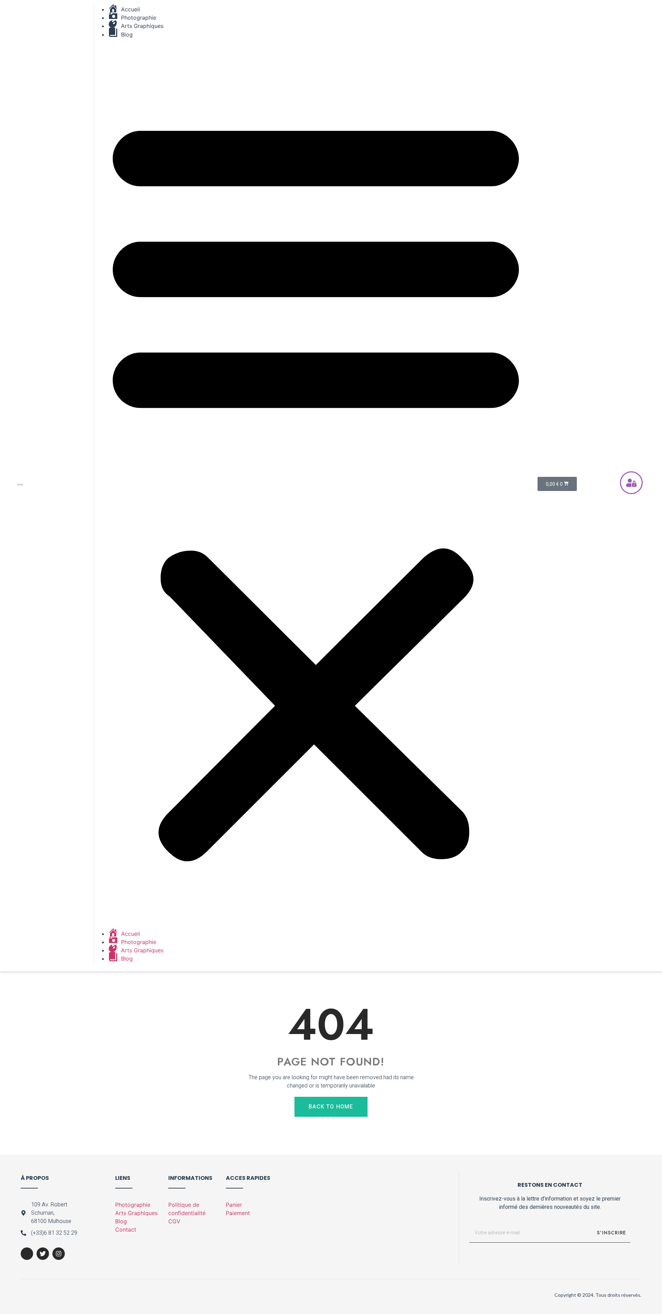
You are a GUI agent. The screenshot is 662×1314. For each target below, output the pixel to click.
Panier (234, 1204)
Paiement (238, 1213)
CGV (174, 1221)
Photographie (132, 1204)
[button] (316, 484)
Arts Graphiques (136, 1213)
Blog (121, 1221)
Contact (125, 1229)
